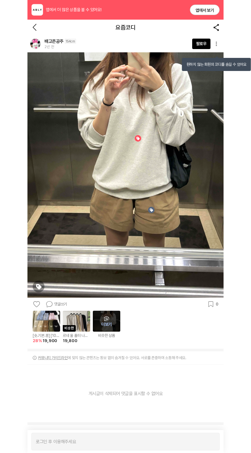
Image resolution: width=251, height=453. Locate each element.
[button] (35, 44)
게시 (211, 441)
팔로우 (201, 43)
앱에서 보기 (204, 10)
